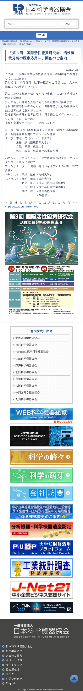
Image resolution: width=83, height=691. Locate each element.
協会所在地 (12, 669)
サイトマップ (14, 664)
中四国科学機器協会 (27, 392)
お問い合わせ (14, 678)
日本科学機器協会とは (19, 646)
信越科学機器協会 (26, 358)
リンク (10, 674)
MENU (41, 35)
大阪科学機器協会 (26, 385)
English (11, 683)
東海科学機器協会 (26, 365)
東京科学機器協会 (32, 351)
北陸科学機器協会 (26, 372)
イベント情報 (14, 660)
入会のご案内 (14, 655)
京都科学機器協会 (26, 378)
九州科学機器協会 (26, 399)
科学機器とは (14, 651)
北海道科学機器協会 (27, 338)
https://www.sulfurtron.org (22, 206)
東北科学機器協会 (26, 344)
